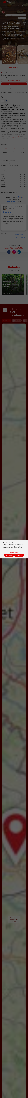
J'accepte (19, 555)
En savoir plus (14, 552)
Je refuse (9, 555)
